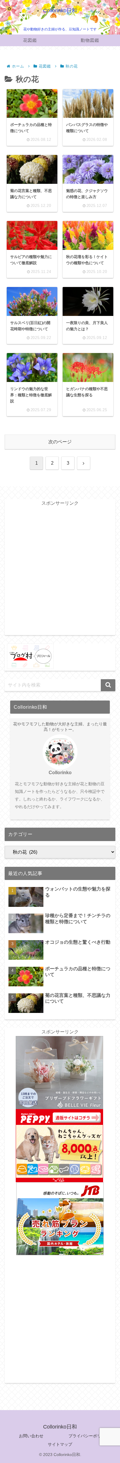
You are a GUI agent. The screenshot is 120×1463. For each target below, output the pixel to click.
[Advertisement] (60, 570)
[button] (108, 685)
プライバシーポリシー (88, 1435)
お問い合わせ (31, 1435)
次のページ (60, 441)
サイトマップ (60, 1444)
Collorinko (60, 772)
